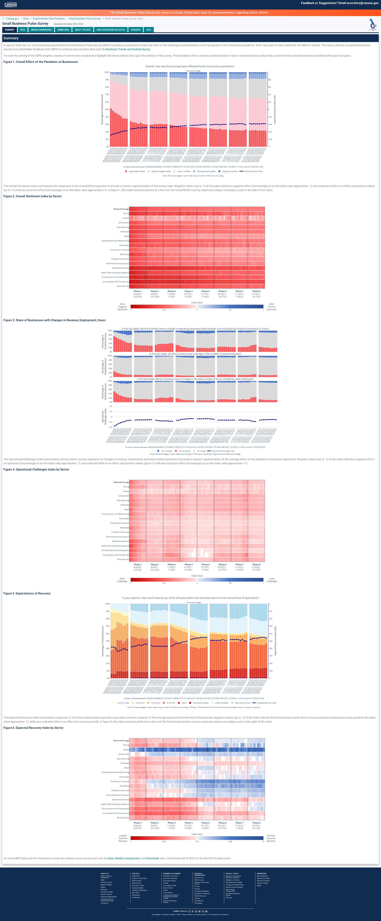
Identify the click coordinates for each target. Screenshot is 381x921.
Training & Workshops (139, 890)
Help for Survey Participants (106, 876)
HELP (148, 30)
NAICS (165, 890)
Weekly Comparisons (41, 30)
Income (197, 886)
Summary (9, 30)
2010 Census (136, 883)
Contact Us (104, 903)
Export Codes (168, 888)
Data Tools (135, 892)
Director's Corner (106, 882)
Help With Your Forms (170, 876)
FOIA (178, 914)
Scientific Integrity (107, 892)
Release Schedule (263, 878)
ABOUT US (104, 873)
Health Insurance (200, 896)
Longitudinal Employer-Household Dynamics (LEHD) (171, 896)
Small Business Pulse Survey (85, 18)
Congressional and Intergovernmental (107, 899)
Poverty (197, 889)
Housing (197, 898)
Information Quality (168, 914)
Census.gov (12, 18)
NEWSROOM (261, 873)
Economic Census (138, 885)
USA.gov (229, 897)
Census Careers (106, 894)
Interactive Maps (137, 888)
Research (135, 30)
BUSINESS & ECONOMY (172, 873)
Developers (136, 895)
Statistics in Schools (232, 880)
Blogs (259, 885)
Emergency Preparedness (235, 885)
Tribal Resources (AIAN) (234, 882)
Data (26, 18)
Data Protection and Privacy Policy (194, 914)
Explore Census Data (139, 878)
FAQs (102, 880)
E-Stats (165, 883)
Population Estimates (202, 891)
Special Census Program (234, 887)
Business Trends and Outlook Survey (128, 49)
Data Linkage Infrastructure (230, 890)
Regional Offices (106, 885)
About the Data (83, 30)
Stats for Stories (262, 883)
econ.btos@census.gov (363, 3)
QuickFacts (136, 876)
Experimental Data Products (49, 18)
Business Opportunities (109, 896)
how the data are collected (111, 30)
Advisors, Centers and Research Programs (233, 876)
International (199, 900)
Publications (136, 897)
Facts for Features (263, 881)
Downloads (63, 30)
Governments (167, 892)
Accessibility (156, 914)
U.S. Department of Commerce (218, 914)
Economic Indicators (170, 878)
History (103, 887)
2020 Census (136, 881)
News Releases (262, 876)
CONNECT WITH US (180, 911)
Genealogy (198, 903)
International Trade (169, 885)
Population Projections (202, 893)
